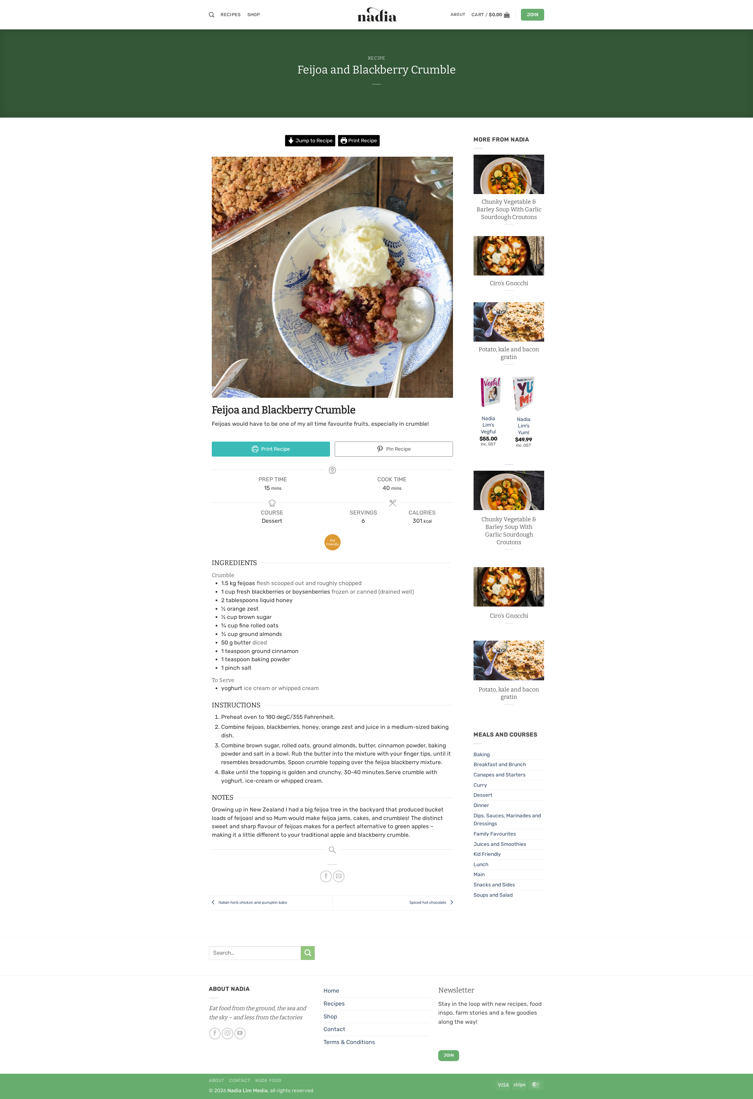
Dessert (483, 795)
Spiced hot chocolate (428, 902)
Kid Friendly (487, 854)
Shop (253, 14)
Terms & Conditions (349, 1042)
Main (479, 874)
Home (331, 990)
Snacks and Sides (494, 885)
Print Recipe (362, 140)
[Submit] (308, 953)
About (216, 1080)
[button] (491, 14)
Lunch (481, 864)
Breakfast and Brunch (500, 764)
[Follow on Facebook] (215, 1033)
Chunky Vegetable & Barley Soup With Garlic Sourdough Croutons (509, 209)
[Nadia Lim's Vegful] (488, 393)
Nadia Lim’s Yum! (523, 425)
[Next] (538, 417)
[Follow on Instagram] (227, 1033)
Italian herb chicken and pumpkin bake (252, 902)
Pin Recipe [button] (398, 449)
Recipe (376, 58)
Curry (480, 785)
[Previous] (473, 417)
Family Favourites (495, 834)
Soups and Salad (493, 895)
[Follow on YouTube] (240, 1033)
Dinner (481, 805)
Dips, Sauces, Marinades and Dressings (507, 820)
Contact (334, 1029)
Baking (482, 754)
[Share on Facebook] (326, 876)
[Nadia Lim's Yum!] (523, 393)
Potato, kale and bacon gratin (509, 353)
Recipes (231, 14)
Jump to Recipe (313, 140)
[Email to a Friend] (339, 876)
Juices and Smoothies (500, 844)
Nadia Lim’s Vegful (488, 425)
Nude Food (268, 1080)
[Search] (211, 15)
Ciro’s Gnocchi (509, 283)
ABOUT (458, 14)
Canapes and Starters (500, 775)
